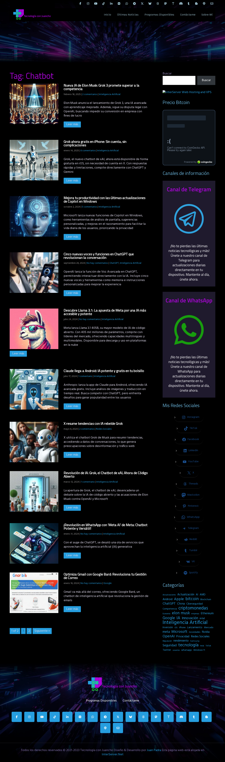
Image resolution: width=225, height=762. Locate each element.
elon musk (181, 613)
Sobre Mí (207, 14)
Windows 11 (199, 650)
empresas (195, 613)
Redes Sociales (104, 429)
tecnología (188, 645)
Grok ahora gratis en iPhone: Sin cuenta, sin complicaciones (95, 143)
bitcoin (192, 599)
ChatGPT (114, 263)
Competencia (170, 609)
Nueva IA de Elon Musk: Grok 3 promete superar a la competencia (101, 87)
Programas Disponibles (159, 14)
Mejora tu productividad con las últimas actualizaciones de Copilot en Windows (104, 199)
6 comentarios (88, 151)
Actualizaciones (169, 594)
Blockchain (205, 599)
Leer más (72, 124)
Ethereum (207, 613)
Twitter (167, 650)
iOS (176, 627)
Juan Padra (154, 750)
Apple (179, 599)
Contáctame (187, 14)
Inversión (168, 627)
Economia (166, 613)
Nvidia (206, 632)
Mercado (208, 628)
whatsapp (186, 650)
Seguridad (170, 645)
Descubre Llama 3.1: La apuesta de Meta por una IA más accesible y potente (105, 311)
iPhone (182, 627)
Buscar (167, 73)
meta (166, 632)
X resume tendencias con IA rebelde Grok (93, 423)
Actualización (185, 595)
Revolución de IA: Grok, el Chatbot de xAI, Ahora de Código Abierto (106, 474)
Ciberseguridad (194, 604)
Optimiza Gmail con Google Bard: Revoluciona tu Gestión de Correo (105, 575)
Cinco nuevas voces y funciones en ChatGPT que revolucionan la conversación (99, 255)
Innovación (190, 618)
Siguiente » (42, 630)
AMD (202, 595)
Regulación (167, 641)
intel (202, 618)
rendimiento (181, 641)
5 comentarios (89, 207)
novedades (194, 632)
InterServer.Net (112, 754)
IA (178, 618)
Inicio (107, 14)
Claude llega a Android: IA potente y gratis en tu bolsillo (104, 370)
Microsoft (179, 632)
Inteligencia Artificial (109, 94)
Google (107, 583)
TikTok (208, 645)
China (181, 604)
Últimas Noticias (128, 14)
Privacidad (182, 637)
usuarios (176, 650)
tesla (202, 645)
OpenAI (169, 636)
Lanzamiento (194, 627)
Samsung (194, 641)
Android (167, 599)
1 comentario (85, 376)
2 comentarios (89, 94)
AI (197, 595)
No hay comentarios (97, 263)
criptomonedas (193, 608)
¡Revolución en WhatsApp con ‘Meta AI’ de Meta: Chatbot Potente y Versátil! (105, 526)
